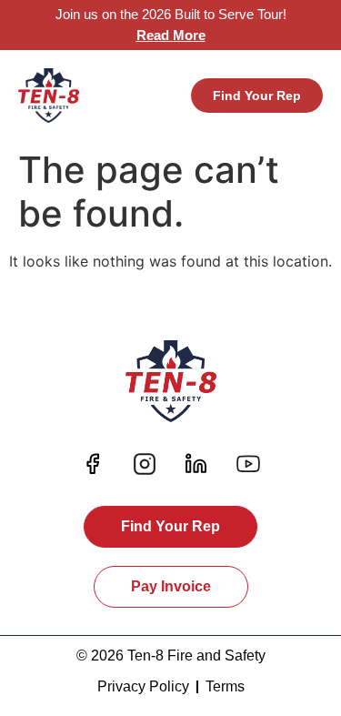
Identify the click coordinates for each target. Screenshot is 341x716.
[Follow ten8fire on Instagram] (144, 464)
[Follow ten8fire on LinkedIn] (196, 464)
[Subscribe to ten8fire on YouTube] (248, 464)
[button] (165, 95)
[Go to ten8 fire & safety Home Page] (48, 95)
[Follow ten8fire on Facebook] (92, 464)
